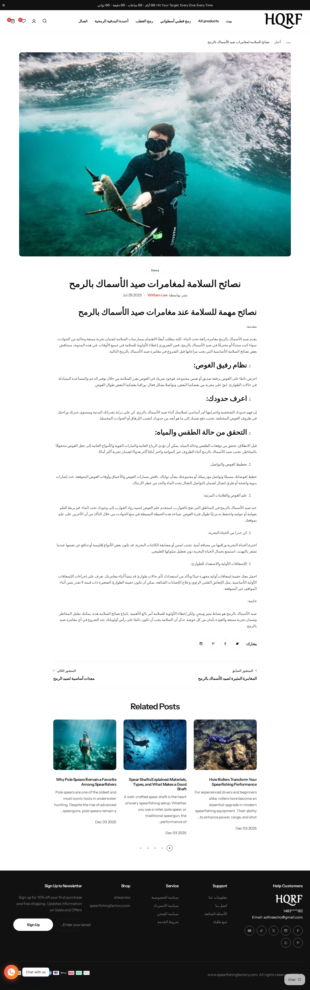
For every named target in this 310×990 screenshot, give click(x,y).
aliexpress (122, 897)
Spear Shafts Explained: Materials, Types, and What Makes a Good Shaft (157, 784)
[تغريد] (274, 930)
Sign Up (33, 924)
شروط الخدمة (168, 921)
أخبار (277, 42)
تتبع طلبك (220, 921)
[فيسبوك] (298, 930)
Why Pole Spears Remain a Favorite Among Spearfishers (86, 781)
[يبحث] (44, 21)
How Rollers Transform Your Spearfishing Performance (233, 781)
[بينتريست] (298, 943)
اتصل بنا (221, 905)
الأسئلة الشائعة (215, 913)
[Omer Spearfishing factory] (283, 21)
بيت (288, 42)
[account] (34, 21)
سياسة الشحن (168, 913)
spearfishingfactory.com (110, 905)
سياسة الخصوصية (165, 897)
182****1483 (293, 911)
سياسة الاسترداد (166, 905)
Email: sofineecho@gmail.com (277, 917)
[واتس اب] (286, 943)
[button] (170, 848)
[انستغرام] (286, 930)
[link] (237, 644)
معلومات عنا (218, 897)
